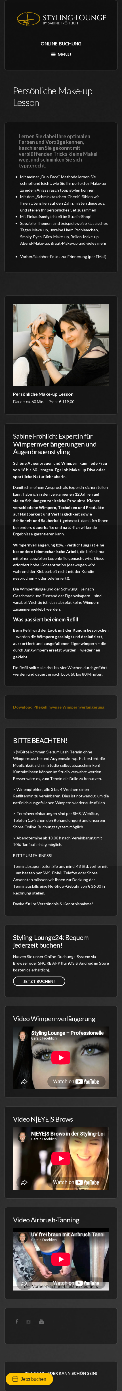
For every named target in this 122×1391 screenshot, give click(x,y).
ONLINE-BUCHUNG (61, 44)
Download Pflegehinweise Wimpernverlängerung (58, 707)
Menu (64, 54)
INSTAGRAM (29, 1321)
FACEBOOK (17, 1321)
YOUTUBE (41, 1321)
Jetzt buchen (33, 1379)
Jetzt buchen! (39, 981)
